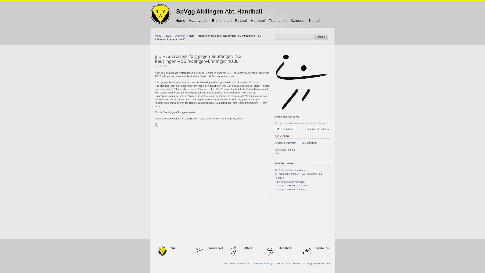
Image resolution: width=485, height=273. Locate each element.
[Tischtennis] (320, 248)
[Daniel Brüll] (309, 143)
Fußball (241, 21)
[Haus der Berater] (285, 143)
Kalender (298, 21)
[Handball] (285, 248)
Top (225, 263)
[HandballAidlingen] (302, 109)
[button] (285, 129)
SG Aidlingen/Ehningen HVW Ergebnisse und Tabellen (298, 176)
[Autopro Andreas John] (287, 153)
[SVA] (176, 248)
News (168, 35)
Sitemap (279, 263)
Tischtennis (278, 21)
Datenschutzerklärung (262, 263)
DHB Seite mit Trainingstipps (290, 170)
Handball (258, 21)
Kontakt (315, 21)
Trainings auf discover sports (290, 181)
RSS (288, 263)
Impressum (243, 263)
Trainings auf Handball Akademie (292, 185)
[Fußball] (248, 248)
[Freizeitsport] (212, 248)
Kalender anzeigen (317, 128)
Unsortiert (180, 35)
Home (180, 21)
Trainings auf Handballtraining (290, 189)
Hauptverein (199, 21)
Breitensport (222, 21)
